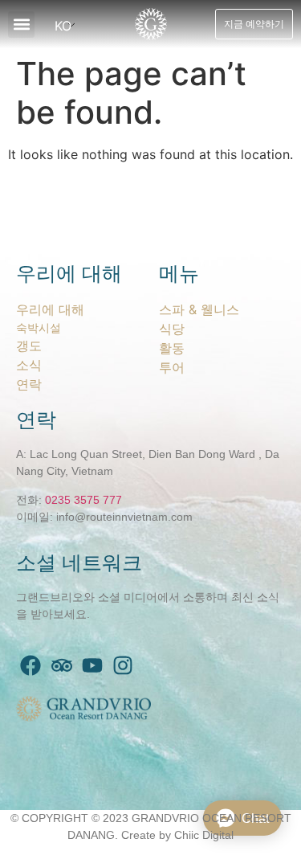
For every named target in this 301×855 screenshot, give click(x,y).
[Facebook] (30, 665)
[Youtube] (92, 665)
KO (63, 26)
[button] (21, 24)
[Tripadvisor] (61, 665)
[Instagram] (122, 665)
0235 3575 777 (83, 499)
